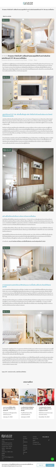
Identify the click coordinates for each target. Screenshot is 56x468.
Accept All (50, 465)
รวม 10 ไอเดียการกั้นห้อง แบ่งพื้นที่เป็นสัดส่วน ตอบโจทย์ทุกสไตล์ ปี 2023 (27, 241)
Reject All (41, 465)
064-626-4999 (7, 449)
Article (35, 437)
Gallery (25, 445)
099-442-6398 (7, 452)
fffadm (25, 60)
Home (24, 437)
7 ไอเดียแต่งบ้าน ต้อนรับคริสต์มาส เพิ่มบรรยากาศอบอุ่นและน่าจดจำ (45, 408)
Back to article (7, 16)
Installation (25, 449)
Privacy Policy (18, 466)
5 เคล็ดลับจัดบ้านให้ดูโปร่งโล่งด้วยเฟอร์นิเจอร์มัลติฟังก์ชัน (27, 408)
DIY (6, 372)
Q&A (34, 440)
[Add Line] (52, 459)
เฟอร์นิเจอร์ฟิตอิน (21, 372)
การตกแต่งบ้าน (17, 60)
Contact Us (36, 442)
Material (25, 442)
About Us (35, 438)
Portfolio (25, 439)
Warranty (25, 452)
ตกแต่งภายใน (12, 372)
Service (25, 447)
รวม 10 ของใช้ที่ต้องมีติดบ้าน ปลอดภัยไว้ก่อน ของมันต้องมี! (9, 408)
